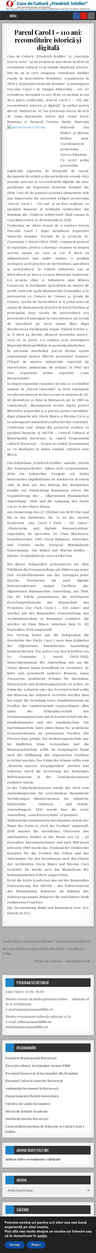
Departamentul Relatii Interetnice (32, 1096)
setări (42, 1236)
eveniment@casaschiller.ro (26, 1027)
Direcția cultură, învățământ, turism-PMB (37, 1066)
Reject (36, 1245)
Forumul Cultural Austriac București (34, 1081)
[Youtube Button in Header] (83, 15)
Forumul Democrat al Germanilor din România (41, 1073)
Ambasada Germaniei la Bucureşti (31, 1088)
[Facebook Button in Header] (76, 15)
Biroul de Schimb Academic (26, 1111)
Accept (15, 1245)
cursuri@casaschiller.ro (34, 1009)
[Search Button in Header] (91, 15)
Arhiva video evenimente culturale (33, 1159)
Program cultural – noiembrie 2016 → (64, 961)
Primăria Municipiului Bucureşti (30, 1058)
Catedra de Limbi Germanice (27, 1104)
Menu (13, 15)
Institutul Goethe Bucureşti (26, 1119)
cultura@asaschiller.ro (34, 1022)
